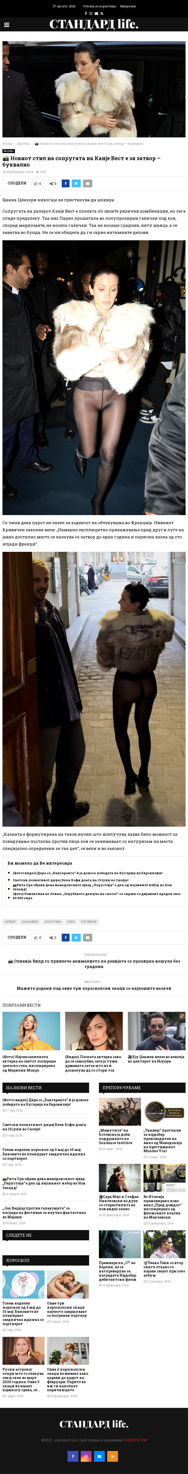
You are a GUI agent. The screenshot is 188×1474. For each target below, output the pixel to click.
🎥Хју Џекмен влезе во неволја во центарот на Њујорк (156, 1058)
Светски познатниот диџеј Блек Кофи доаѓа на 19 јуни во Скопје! (70, 880)
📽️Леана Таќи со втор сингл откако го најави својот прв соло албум (164, 1268)
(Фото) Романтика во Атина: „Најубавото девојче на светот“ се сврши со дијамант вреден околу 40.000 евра (98, 896)
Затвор (10, 921)
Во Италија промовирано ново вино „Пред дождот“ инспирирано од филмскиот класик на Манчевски (162, 1207)
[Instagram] (86, 1456)
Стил (71, 921)
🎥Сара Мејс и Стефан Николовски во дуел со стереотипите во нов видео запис (119, 1202)
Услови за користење (99, 6)
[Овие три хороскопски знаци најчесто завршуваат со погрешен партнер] (68, 1284)
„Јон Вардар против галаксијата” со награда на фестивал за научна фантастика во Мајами (44, 1212)
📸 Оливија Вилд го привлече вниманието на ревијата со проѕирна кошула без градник (94, 963)
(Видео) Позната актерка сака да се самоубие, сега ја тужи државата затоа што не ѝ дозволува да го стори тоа (93, 1063)
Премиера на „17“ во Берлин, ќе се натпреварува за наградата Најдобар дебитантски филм (117, 1270)
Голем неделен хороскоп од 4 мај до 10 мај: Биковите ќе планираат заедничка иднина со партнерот (43, 1154)
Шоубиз (9, 151)
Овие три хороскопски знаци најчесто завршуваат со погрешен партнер (67, 1309)
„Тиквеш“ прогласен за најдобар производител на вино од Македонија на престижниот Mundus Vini (162, 1140)
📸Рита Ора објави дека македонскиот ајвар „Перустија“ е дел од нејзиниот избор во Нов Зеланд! (92, 887)
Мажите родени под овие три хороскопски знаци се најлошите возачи (94, 988)
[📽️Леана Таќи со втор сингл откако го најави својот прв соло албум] (164, 1244)
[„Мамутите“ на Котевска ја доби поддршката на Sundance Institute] (120, 1112)
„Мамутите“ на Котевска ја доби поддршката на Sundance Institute (115, 1136)
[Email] (99, 1456)
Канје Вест (30, 921)
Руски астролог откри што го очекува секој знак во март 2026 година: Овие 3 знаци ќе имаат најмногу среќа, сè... (23, 1379)
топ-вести (88, 921)
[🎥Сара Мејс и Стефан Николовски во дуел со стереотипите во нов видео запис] (120, 1178)
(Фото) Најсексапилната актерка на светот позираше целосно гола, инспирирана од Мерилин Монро (29, 1063)
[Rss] (112, 1456)
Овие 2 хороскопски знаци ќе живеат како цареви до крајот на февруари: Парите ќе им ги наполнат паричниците (67, 1379)
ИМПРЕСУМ (136, 1440)
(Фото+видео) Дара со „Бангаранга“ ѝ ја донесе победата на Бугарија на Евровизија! (87, 873)
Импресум (128, 6)
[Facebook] (73, 1456)
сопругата (53, 921)
